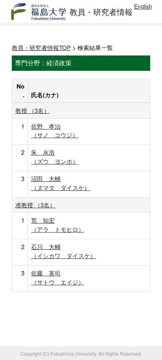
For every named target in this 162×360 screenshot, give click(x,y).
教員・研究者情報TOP (41, 47)
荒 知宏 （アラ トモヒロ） (57, 224)
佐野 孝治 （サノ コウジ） (54, 130)
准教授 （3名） (35, 205)
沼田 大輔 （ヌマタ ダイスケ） (60, 182)
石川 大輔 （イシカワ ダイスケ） (63, 250)
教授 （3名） (32, 110)
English (143, 6)
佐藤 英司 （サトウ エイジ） (57, 277)
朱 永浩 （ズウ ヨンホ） (54, 156)
